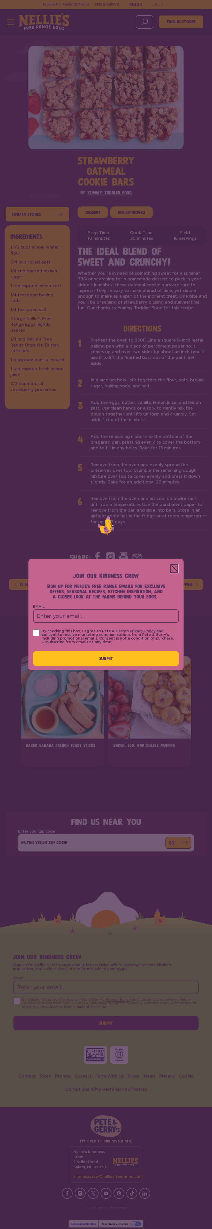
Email (39, 607)
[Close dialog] (174, 568)
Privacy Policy (142, 631)
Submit (106, 658)
